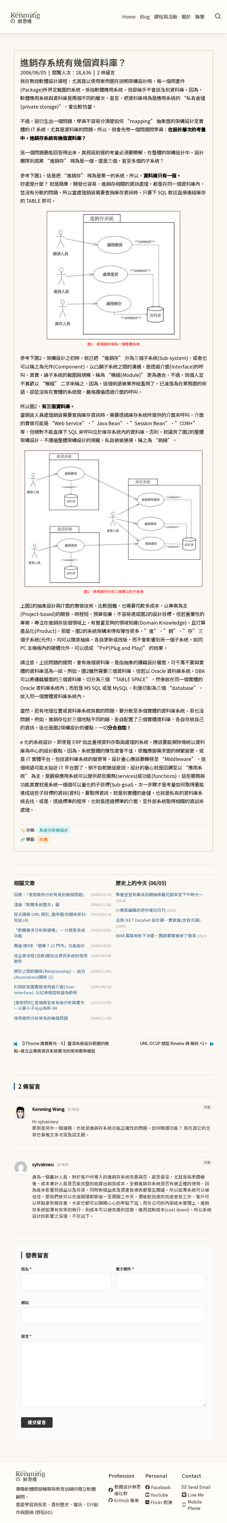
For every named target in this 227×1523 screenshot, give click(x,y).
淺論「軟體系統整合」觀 (37, 904)
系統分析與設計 (53, 830)
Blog (145, 16)
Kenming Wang (48, 1109)
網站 (25, 1302)
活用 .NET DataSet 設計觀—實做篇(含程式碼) (158, 923)
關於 (186, 16)
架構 (43, 839)
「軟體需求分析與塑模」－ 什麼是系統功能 (49, 933)
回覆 (207, 1107)
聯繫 (200, 16)
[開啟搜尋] (218, 16)
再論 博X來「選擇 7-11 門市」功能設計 (49, 945)
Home (129, 16)
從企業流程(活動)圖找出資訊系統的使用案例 (50, 958)
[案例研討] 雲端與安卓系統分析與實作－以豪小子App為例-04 (49, 1005)
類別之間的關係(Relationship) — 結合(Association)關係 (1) (49, 974)
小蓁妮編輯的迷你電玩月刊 (146, 910)
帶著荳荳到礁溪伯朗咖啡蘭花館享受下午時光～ (159, 897)
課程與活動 (165, 16)
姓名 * (26, 1269)
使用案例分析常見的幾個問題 (41, 1018)
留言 (26, 1336)
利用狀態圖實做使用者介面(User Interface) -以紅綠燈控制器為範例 (45, 989)
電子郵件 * (125, 1269)
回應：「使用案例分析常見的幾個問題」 (50, 894)
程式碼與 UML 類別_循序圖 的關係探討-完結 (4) (50, 917)
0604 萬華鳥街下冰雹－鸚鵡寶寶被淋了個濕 (161, 935)
